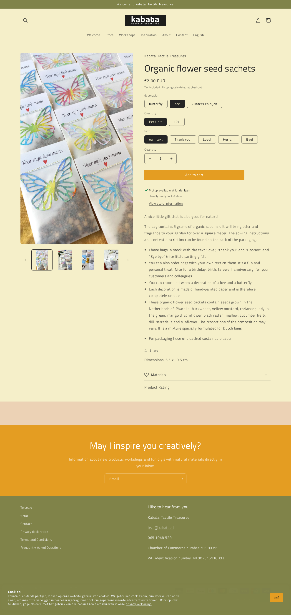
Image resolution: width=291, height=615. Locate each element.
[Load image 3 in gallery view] (88, 260)
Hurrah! (229, 139)
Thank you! (183, 139)
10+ (177, 121)
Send (24, 515)
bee (177, 103)
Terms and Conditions (36, 539)
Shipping (167, 87)
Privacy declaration (34, 531)
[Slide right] (128, 260)
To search (27, 507)
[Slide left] (25, 260)
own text (156, 139)
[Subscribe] (181, 479)
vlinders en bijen (204, 103)
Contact (26, 523)
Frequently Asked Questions (41, 547)
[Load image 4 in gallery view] (111, 260)
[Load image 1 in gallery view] (42, 260)
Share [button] (154, 350)
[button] (25, 20)
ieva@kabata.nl (161, 527)
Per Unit (155, 121)
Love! (207, 139)
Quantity (150, 149)
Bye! (249, 139)
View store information (166, 203)
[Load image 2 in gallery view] (65, 260)
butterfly (156, 103)
